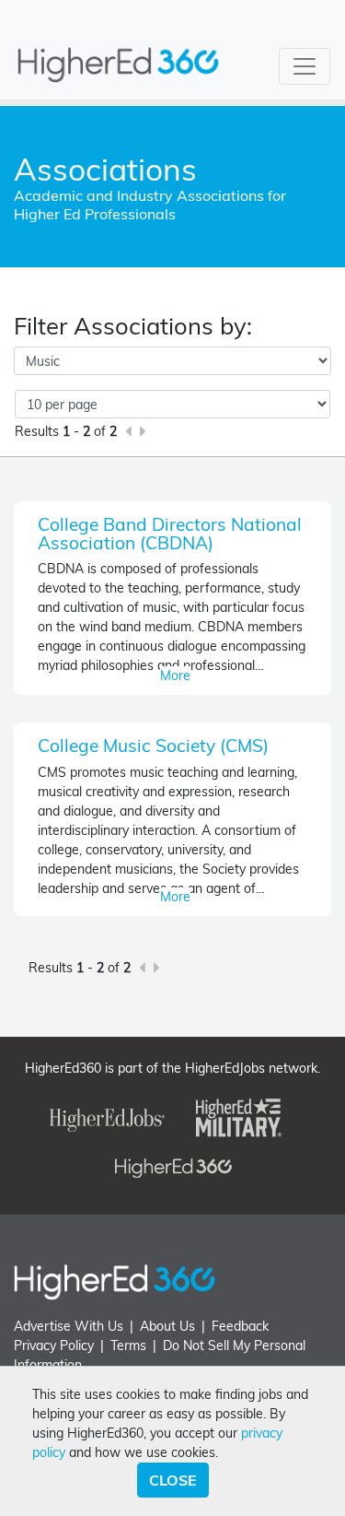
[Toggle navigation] (304, 66)
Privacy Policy (54, 1345)
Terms (128, 1345)
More (175, 675)
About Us (167, 1326)
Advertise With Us (68, 1326)
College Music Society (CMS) (153, 745)
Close (173, 1480)
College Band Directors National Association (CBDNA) (170, 533)
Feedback (240, 1326)
